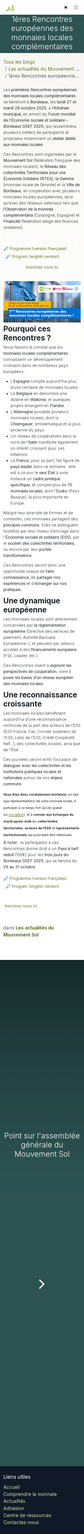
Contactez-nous (21, 1522)
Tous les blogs (19, 62)
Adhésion (13, 1508)
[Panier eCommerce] (65, 7)
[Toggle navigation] (76, 7)
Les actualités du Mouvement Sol (45, 69)
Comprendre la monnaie (30, 1494)
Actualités (14, 1501)
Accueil (11, 1487)
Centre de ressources (27, 1515)
